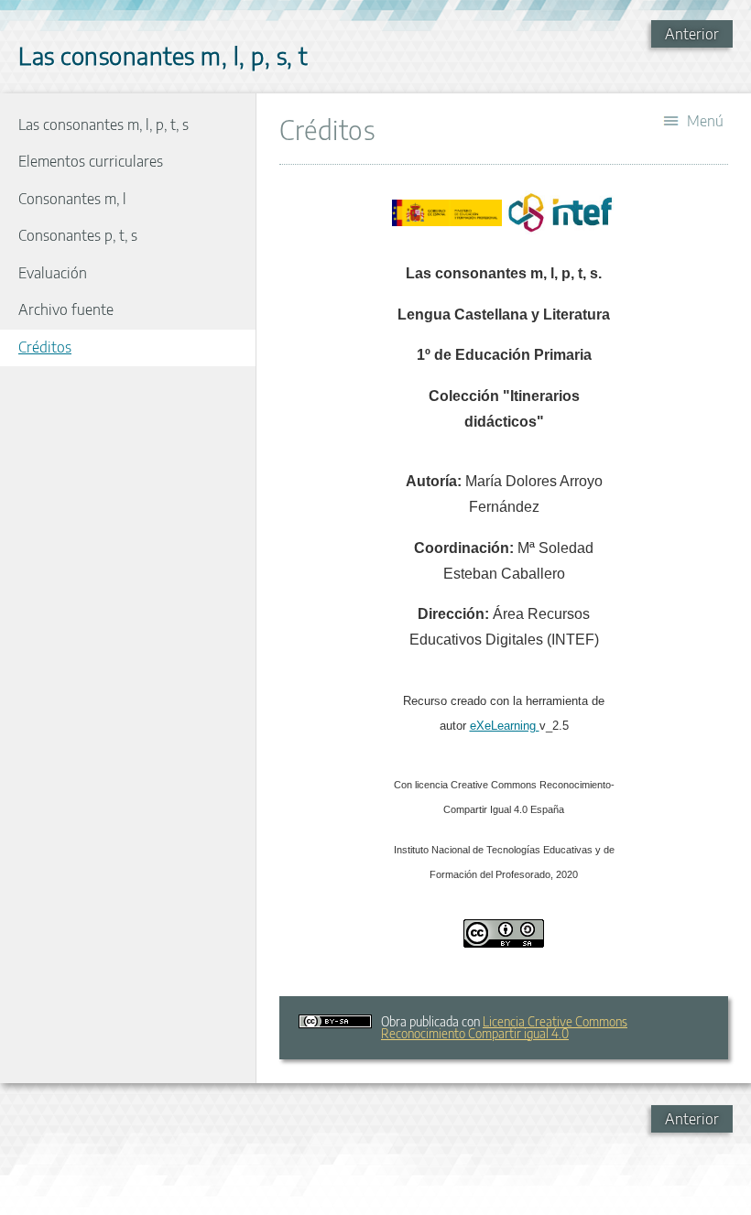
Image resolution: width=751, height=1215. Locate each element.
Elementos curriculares (90, 161)
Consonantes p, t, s (77, 235)
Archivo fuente (66, 309)
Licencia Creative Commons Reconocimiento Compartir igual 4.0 (504, 1027)
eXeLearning (504, 725)
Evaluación (52, 273)
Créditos (44, 347)
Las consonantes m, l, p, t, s (103, 124)
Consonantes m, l (72, 199)
